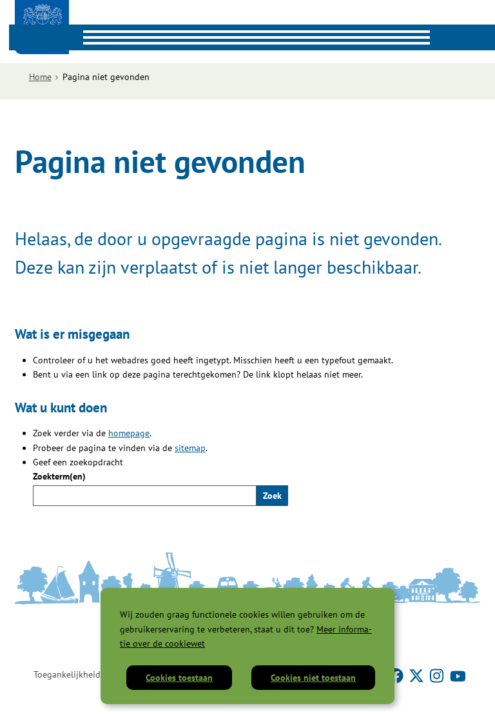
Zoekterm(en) (59, 476)
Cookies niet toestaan (313, 677)
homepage (129, 433)
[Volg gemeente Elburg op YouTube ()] (458, 674)
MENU (22, 37)
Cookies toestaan (179, 677)
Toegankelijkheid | (69, 674)
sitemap (190, 448)
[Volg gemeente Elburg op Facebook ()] (397, 674)
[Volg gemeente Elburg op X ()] (417, 674)
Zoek (272, 495)
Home (40, 77)
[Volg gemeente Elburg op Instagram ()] (438, 674)
